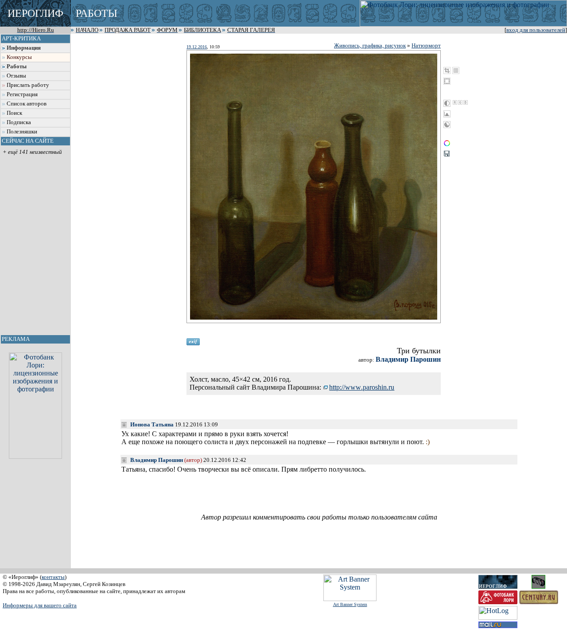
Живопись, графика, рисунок (370, 45)
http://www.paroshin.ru (361, 387)
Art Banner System (350, 604)
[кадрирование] (446, 70)
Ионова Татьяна (152, 424)
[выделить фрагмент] (446, 81)
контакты (53, 577)
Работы (17, 66)
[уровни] (446, 113)
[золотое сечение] (455, 70)
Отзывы (16, 76)
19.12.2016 (196, 46)
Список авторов (27, 104)
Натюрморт (426, 45)
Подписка (19, 122)
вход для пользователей (535, 30)
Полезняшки (22, 132)
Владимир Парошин (408, 359)
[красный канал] (455, 102)
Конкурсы (19, 57)
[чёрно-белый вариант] (446, 103)
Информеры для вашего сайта (40, 605)
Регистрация (22, 94)
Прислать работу (28, 85)
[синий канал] (465, 102)
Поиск (14, 113)
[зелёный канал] (460, 102)
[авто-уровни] (446, 124)
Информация (24, 48)
